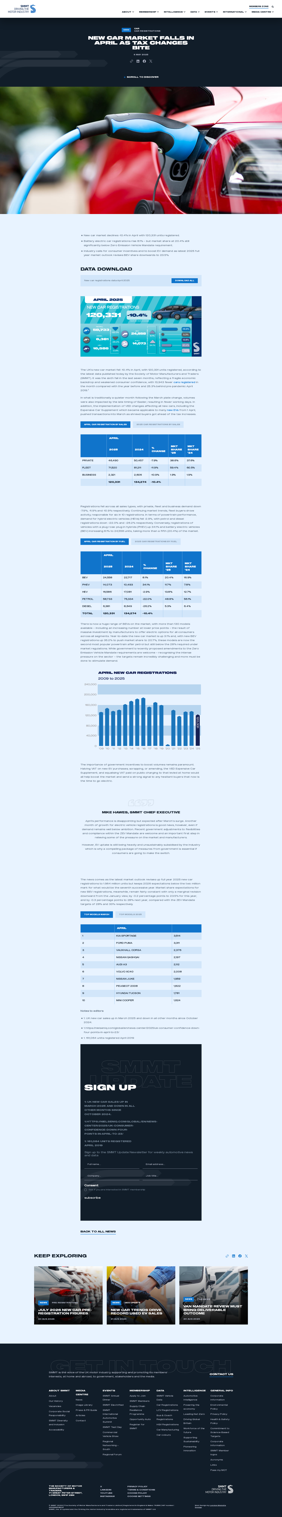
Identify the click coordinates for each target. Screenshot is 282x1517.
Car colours (164, 1435)
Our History (56, 1401)
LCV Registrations (167, 1410)
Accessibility (56, 1430)
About (52, 1396)
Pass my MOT (218, 1470)
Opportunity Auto (140, 1420)
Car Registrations (167, 1405)
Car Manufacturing (168, 1430)
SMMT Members (139, 1401)
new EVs (173, 410)
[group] (68, 1295)
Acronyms (216, 1460)
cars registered (184, 382)
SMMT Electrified (113, 1405)
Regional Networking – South (111, 1445)
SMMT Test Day (112, 1427)
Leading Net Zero (194, 1414)
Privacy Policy (218, 1414)
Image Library (84, 1405)
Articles (80, 1416)
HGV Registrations (168, 1425)
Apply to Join (138, 1396)
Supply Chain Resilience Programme (137, 1410)
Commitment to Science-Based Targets (219, 1432)
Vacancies (55, 1406)
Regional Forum (112, 1455)
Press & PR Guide (86, 1410)
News (79, 1400)
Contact (81, 1421)
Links (213, 1465)
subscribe (92, 1198)
